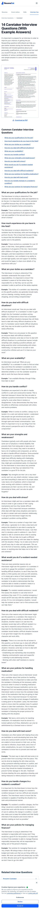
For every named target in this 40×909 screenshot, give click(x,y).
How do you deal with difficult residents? (18, 171)
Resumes (5, 12)
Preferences (20, 897)
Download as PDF (21, 120)
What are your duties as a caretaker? (17, 144)
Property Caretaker (10, 879)
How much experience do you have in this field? (21, 141)
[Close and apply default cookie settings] (37, 883)
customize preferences (14, 893)
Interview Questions (7, 18)
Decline (20, 901)
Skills (25, 12)
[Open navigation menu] (37, 3)
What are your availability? (13, 151)
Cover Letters (15, 12)
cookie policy (32, 893)
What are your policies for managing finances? (20, 187)
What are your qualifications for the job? (18, 138)
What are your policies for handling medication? (21, 174)
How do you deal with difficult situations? (19, 148)
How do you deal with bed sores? (16, 177)
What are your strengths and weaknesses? (19, 158)
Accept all (20, 906)
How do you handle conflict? (14, 154)
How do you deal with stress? (14, 161)
